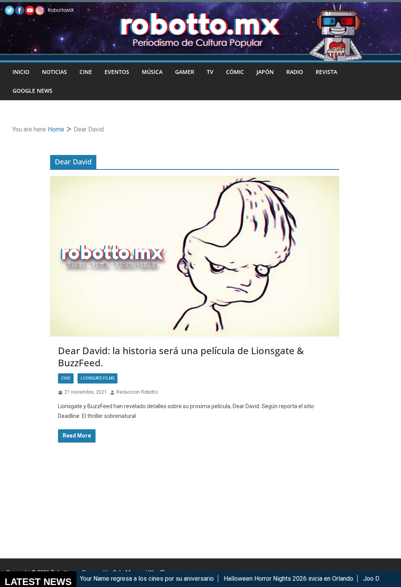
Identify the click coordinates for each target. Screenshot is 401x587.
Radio (294, 72)
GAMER (184, 72)
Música (152, 72)
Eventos (117, 72)
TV (210, 72)
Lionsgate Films (97, 378)
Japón (265, 72)
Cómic (235, 72)
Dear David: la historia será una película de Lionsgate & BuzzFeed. (181, 356)
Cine (85, 72)
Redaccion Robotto (137, 392)
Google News (32, 90)
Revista (326, 72)
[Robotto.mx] (200, 5)
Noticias (54, 72)
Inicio (21, 72)
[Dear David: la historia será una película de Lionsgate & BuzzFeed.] (194, 256)
